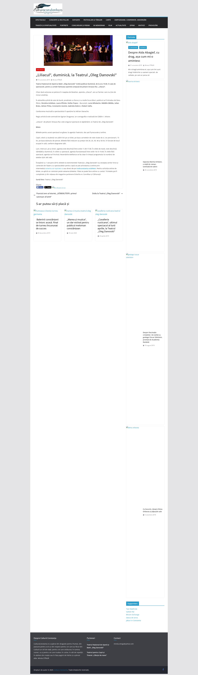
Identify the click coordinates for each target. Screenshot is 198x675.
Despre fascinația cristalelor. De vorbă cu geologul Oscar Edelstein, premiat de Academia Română (152, 337)
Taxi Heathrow (131, 609)
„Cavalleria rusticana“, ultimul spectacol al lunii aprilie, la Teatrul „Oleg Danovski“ (107, 225)
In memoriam (99, 25)
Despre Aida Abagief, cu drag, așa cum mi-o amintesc (143, 56)
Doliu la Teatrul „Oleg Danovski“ (106, 193)
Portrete (64, 25)
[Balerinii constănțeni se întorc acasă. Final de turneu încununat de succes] (47, 211)
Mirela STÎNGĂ (57, 80)
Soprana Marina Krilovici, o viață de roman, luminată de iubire (152, 164)
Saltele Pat (130, 612)
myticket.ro (59, 168)
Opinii (132, 25)
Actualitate (121, 25)
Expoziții (76, 20)
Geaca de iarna (132, 618)
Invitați (141, 25)
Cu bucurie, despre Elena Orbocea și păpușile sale (152, 510)
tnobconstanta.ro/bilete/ (86, 168)
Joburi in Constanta (133, 620)
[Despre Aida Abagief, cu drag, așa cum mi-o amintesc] (145, 42)
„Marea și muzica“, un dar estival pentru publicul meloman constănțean (78, 224)
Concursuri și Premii (81, 25)
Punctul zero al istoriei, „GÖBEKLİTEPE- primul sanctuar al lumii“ (56, 195)
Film (110, 25)
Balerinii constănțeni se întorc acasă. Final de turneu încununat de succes (47, 224)
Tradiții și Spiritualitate (46, 25)
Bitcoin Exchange (132, 615)
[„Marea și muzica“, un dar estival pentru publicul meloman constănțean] (78, 211)
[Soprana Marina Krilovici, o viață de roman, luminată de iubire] (133, 166)
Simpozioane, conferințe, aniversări (130, 20)
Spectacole (40, 20)
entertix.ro (49, 168)
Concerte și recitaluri (59, 20)
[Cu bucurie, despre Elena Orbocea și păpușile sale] (133, 512)
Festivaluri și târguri (93, 20)
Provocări (153, 25)
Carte (108, 20)
